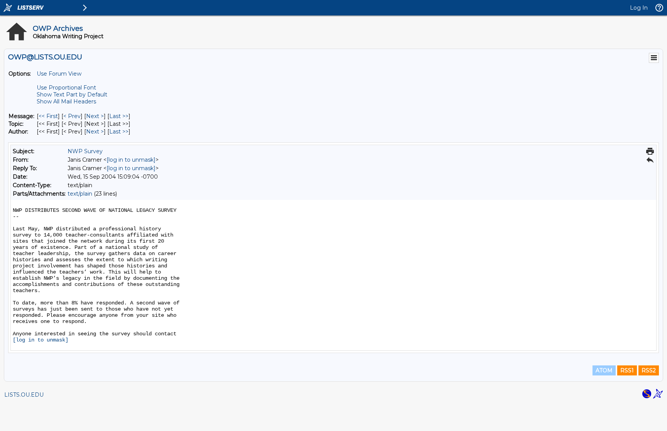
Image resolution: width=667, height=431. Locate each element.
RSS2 (649, 370)
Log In (639, 7)
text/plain (80, 193)
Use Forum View (59, 73)
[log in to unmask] (131, 159)
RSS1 (627, 370)
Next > (95, 116)
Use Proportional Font (66, 87)
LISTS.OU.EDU (24, 394)
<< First (48, 116)
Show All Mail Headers (66, 101)
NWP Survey (85, 151)
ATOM (604, 370)
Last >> (119, 116)
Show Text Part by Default (72, 94)
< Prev (72, 116)
